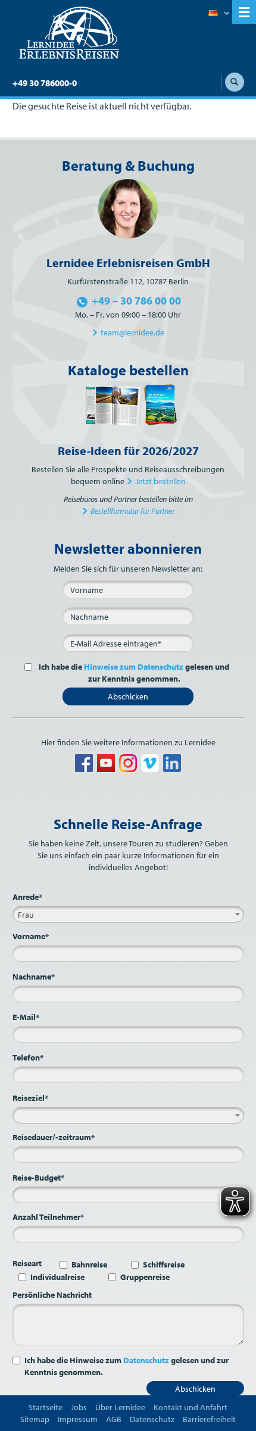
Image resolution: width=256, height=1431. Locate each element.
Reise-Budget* (38, 1177)
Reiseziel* (30, 1098)
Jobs (79, 1407)
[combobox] (128, 914)
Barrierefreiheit (209, 1419)
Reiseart (27, 1263)
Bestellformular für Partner (132, 511)
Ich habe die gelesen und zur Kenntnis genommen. (134, 672)
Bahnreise (89, 1264)
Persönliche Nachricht (52, 1294)
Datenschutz (146, 1360)
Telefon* (28, 1057)
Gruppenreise (145, 1277)
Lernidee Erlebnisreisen (69, 33)
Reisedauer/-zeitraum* (54, 1137)
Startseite (46, 1407)
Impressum (78, 1419)
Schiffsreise (164, 1264)
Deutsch (218, 14)
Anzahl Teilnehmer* (48, 1217)
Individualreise (57, 1277)
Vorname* (31, 936)
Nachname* (34, 976)
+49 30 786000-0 (45, 83)
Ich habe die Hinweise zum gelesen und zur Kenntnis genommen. (126, 1366)
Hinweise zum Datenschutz (133, 666)
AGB (113, 1419)
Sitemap (34, 1419)
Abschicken (128, 696)
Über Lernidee (120, 1407)
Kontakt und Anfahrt (190, 1407)
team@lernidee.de (132, 332)
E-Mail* (26, 1017)
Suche (234, 82)
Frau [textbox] (26, 914)
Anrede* (27, 897)
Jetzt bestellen (160, 481)
